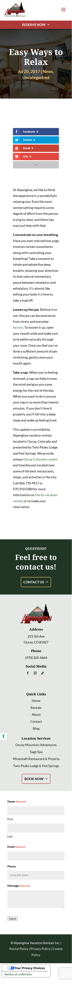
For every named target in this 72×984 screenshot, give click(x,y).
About (36, 714)
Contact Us (33, 582)
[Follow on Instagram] (35, 673)
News (48, 71)
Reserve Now (33, 25)
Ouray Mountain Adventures (36, 745)
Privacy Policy (40, 949)
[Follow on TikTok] (42, 673)
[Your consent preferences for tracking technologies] (3, 736)
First (10, 819)
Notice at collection (18, 974)
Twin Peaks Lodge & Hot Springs (36, 766)
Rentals (36, 708)
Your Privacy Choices (29, 968)
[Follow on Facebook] (28, 673)
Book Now (33, 779)
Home (36, 701)
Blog (36, 728)
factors (18, 327)
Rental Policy (18, 949)
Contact (36, 721)
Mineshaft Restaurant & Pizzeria (36, 759)
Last (10, 836)
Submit (12, 918)
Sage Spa (36, 752)
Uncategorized (36, 77)
